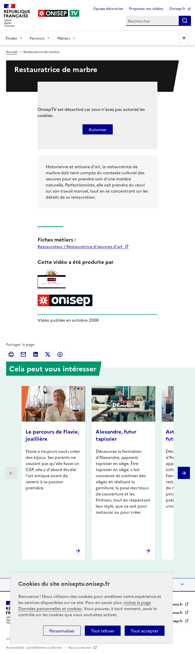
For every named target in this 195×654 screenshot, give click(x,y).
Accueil (11, 51)
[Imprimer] (11, 354)
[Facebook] (60, 354)
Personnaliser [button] (62, 630)
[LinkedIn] (35, 354)
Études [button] (11, 38)
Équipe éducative (108, 8)
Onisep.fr (177, 8)
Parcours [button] (37, 38)
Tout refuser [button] (103, 630)
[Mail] (23, 354)
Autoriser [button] (98, 129)
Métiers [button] (63, 38)
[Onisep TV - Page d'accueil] (59, 13)
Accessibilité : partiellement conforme (34, 647)
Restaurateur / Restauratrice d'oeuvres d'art (81, 246)
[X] (48, 354)
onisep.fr (175, 620)
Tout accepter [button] (144, 630)
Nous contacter (80, 647)
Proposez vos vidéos (146, 8)
